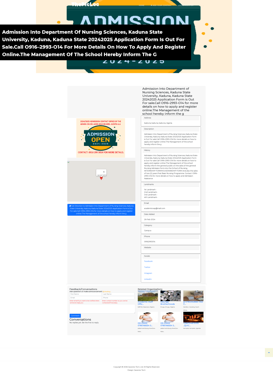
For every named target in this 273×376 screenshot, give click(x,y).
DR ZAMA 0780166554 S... (145, 324)
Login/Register (185, 5)
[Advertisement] (101, 102)
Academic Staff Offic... (145, 303)
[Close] (103, 171)
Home (141, 5)
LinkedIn (148, 279)
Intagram (148, 273)
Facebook (148, 261)
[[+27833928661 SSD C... (193, 303)
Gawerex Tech (139, 370)
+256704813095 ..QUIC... (191, 324)
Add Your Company (162, 5)
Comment (75, 316)
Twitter (147, 267)
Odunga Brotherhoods (167, 303)
